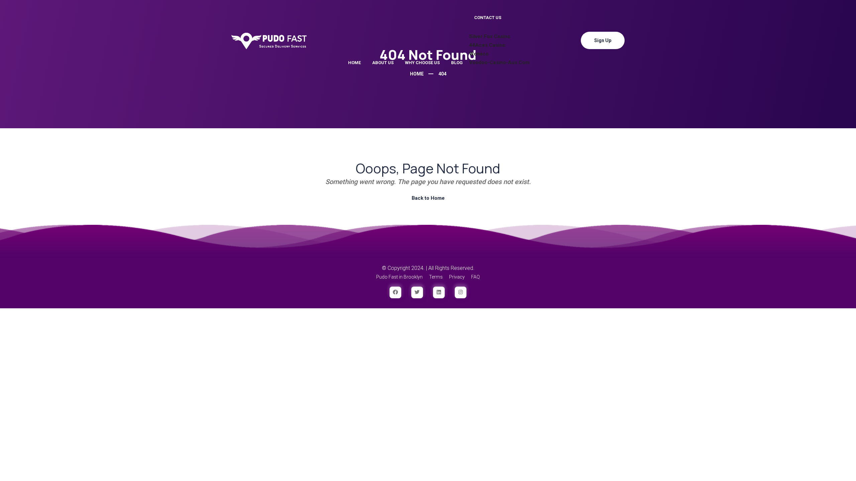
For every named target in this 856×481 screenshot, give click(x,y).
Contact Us (487, 17)
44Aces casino (487, 45)
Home (354, 62)
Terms (436, 277)
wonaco (479, 54)
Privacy (457, 277)
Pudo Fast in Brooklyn (399, 277)
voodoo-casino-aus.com (499, 62)
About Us (383, 62)
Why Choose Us (422, 62)
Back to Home (428, 198)
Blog (457, 62)
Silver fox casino (489, 36)
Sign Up (602, 40)
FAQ (475, 277)
